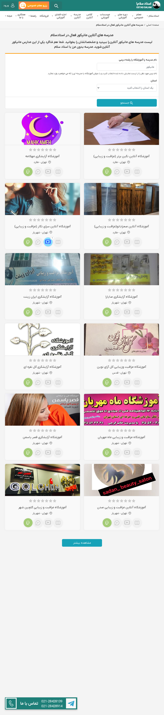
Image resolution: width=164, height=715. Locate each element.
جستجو (124, 102)
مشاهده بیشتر (82, 542)
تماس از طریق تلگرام (71, 703)
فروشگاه (44, 15)
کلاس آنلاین (89, 16)
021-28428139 (51, 701)
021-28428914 (51, 706)
